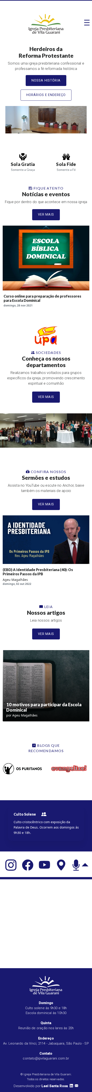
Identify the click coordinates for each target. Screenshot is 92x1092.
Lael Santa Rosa (55, 1086)
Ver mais (46, 214)
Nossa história (46, 80)
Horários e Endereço (46, 95)
